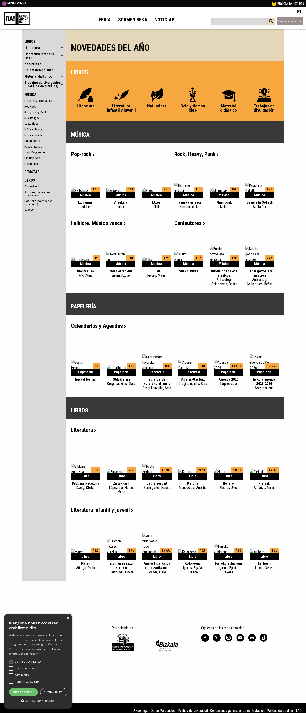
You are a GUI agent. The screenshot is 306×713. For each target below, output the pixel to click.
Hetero (228, 485)
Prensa (282, 3)
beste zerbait (157, 485)
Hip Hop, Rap (32, 158)
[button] (10, 661)
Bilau (156, 273)
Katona (193, 485)
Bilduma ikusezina (85, 485)
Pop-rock (81, 154)
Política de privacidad (193, 711)
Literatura (82, 430)
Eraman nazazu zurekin (121, 567)
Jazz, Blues (31, 123)
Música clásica (33, 129)
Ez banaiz (85, 204)
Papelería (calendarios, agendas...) (38, 202)
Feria (105, 20)
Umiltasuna (85, 273)
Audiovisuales (33, 186)
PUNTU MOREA (16, 3)
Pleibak (264, 485)
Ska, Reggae (32, 118)
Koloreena (193, 567)
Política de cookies (280, 711)
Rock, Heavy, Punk (35, 112)
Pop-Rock (30, 106)
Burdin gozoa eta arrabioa (224, 277)
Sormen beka (132, 20)
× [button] (67, 618)
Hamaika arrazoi (188, 204)
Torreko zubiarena (228, 567)
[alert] (38, 661)
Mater (85, 565)
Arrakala (120, 204)
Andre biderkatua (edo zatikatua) (157, 567)
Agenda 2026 (228, 381)
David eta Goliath (260, 204)
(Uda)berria (121, 381)
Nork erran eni (121, 273)
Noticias (165, 20)
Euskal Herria (85, 379)
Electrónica (31, 164)
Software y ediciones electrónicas (37, 193)
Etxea (156, 204)
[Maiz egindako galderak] (274, 3)
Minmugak (224, 204)
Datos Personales (163, 711)
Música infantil (33, 135)
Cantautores (32, 140)
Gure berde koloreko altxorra (157, 383)
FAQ (299, 711)
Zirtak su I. (121, 487)
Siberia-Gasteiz (193, 381)
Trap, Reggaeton (34, 152)
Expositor (296, 3)
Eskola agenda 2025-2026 (264, 383)
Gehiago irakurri (28, 653)
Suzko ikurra (188, 271)
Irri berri (264, 565)
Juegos (29, 209)
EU (299, 12)
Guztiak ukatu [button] (54, 692)
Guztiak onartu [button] (23, 692)
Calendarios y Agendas (97, 326)
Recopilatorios (33, 146)
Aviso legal (140, 711)
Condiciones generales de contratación (237, 711)
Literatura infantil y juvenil (100, 510)
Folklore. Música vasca (38, 100)
